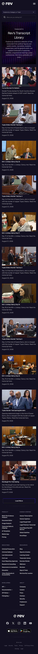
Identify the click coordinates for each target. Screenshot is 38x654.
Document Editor (7, 520)
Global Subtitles (25, 532)
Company (23, 586)
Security (22, 599)
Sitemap (17, 648)
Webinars (23, 564)
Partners (22, 596)
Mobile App (5, 534)
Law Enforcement (7, 555)
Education (5, 570)
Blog (21, 549)
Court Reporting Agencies (10, 561)
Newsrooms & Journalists (10, 567)
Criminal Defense (7, 552)
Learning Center (24, 555)
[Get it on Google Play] (25, 631)
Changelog (6, 596)
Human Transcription (26, 516)
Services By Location (26, 573)
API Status (6, 593)
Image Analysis (6, 523)
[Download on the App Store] (12, 631)
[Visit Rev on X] (13, 623)
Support (22, 605)
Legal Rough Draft (25, 522)
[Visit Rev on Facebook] (7, 623)
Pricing (4, 537)
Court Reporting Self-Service (26, 528)
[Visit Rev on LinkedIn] (25, 623)
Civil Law (5, 558)
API (3, 586)
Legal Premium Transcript (28, 525)
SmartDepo (23, 535)
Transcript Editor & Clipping (7, 527)
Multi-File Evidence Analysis (8, 516)
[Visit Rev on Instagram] (19, 623)
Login (21, 648)
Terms (16, 645)
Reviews (22, 567)
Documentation (7, 589)
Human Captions (25, 519)
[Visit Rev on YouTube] (30, 623)
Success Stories (25, 561)
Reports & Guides (25, 552)
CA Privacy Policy (29, 645)
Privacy (21, 645)
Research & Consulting (9, 564)
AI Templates (6, 531)
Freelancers (23, 602)
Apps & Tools (24, 570)
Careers (22, 589)
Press (21, 593)
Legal (5, 645)
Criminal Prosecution (8, 549)
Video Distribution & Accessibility (8, 574)
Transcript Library (25, 558)
